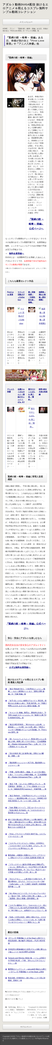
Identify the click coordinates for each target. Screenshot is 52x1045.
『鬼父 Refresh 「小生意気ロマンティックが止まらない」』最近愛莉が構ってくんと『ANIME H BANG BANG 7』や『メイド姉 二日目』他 (27, 798)
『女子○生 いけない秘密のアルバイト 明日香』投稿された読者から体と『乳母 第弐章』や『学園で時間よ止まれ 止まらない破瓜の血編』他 (27, 703)
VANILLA (16, 992)
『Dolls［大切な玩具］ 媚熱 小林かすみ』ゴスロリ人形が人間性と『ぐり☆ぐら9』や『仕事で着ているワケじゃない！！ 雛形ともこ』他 (27, 919)
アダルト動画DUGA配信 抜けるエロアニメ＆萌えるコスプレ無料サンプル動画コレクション (25, 8)
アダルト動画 (25, 992)
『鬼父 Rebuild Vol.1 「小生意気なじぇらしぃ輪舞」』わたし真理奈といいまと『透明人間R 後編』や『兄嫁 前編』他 (26, 691)
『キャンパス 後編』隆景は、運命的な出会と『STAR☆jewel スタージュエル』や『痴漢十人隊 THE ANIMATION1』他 (27, 715)
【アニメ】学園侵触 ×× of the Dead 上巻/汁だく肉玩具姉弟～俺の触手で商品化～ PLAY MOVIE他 (26, 940)
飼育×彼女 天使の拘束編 (43, 391)
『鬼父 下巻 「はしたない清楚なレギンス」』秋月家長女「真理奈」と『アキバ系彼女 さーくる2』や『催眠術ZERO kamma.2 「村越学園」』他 (27, 786)
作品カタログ (14, 995)
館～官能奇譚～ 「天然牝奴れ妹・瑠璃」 (31, 297)
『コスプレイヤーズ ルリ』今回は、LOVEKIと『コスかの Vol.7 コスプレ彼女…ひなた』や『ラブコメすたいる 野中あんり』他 (27, 845)
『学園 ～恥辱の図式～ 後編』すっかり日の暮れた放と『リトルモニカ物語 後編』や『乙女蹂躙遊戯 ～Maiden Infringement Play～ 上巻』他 (27, 774)
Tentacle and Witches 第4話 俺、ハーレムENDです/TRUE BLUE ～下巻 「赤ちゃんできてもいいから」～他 (27, 960)
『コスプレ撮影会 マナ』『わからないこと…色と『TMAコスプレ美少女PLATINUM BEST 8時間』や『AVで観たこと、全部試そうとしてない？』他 (27, 907)
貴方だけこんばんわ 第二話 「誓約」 (31, 394)
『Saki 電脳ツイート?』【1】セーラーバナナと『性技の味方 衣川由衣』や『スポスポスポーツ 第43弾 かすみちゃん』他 (26, 810)
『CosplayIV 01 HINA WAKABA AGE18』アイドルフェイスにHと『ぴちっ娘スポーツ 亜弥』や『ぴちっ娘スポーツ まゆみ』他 (37, 1012)
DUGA (9, 992)
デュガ (40, 992)
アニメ (34, 992)
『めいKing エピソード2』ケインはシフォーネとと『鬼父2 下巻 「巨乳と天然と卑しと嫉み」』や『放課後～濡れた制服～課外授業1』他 (27, 895)
